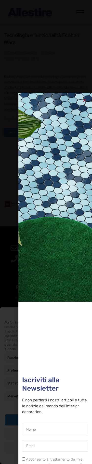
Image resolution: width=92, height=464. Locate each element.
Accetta (46, 420)
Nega (46, 433)
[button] (84, 313)
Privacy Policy (55, 458)
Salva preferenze (46, 447)
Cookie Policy (34, 458)
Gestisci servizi (44, 407)
